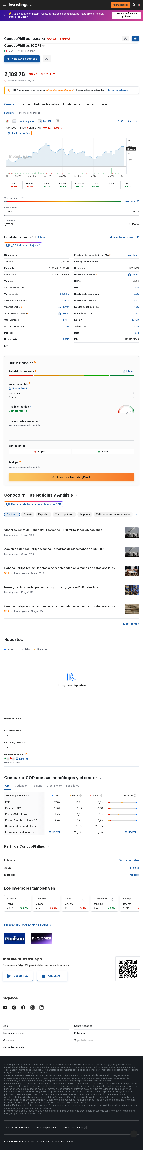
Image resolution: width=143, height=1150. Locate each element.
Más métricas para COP (124, 236)
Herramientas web (13, 1047)
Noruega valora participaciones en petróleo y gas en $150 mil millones (52, 587)
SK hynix (11, 898)
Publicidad (80, 1032)
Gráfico (24, 104)
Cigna (68, 898)
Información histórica (29, 113)
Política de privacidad (46, 1127)
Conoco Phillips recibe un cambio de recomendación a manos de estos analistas (59, 568)
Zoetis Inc (41, 898)
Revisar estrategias (117, 90)
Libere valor (129, 201)
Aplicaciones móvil (13, 1032)
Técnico (90, 104)
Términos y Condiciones (16, 1127)
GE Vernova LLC (102, 898)
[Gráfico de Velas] (8, 121)
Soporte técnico (83, 1040)
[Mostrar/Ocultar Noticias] (57, 121)
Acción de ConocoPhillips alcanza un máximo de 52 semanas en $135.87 (54, 549)
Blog (5, 1025)
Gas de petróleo (129, 860)
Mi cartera (8, 1040)
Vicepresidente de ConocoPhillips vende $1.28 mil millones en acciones (53, 530)
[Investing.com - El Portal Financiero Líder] (20, 5)
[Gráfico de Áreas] (14, 121)
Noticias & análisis (46, 104)
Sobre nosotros (83, 1025)
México (134, 874)
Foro (104, 104)
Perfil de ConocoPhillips (24, 846)
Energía (134, 867)
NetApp (127, 898)
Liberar (56, 831)
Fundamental (72, 104)
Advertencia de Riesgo (74, 1127)
